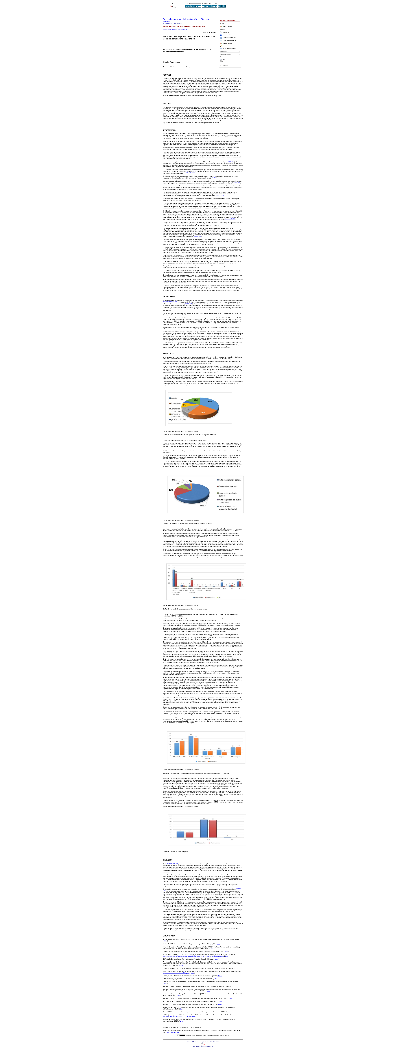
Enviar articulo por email (230, 48)
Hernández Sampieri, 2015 (170, 301)
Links (165, 941)
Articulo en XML (227, 35)
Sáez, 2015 (214, 177)
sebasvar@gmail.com (173, 1032)
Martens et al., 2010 (230, 218)
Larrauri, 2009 (230, 161)
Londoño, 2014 (188, 303)
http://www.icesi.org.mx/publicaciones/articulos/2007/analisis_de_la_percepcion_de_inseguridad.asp (193, 956)
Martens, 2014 (236, 182)
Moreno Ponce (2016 (172, 863)
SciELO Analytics (227, 26)
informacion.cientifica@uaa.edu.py (203, 1046)
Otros (223, 59)
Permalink (225, 65)
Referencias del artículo (229, 37)
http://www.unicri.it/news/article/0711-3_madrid (177, 1016)
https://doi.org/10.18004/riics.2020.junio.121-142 (175, 29)
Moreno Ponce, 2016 (189, 172)
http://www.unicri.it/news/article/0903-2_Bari (176, 973)
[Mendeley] (221, 59)
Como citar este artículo (229, 40)
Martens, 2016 (197, 236)
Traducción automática (229, 46)
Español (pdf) (226, 32)
